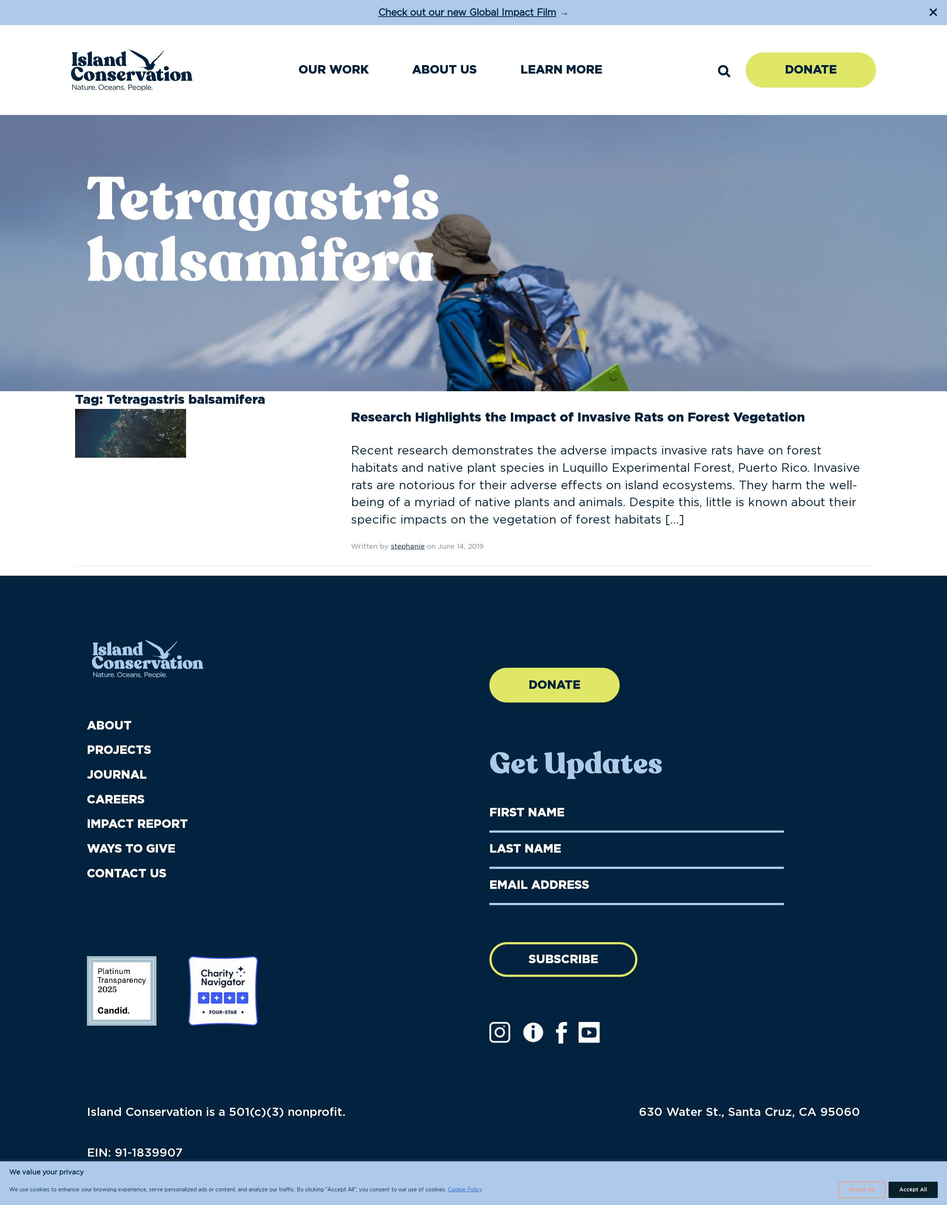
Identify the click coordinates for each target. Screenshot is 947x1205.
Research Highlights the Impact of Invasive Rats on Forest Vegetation (578, 417)
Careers (116, 800)
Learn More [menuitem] (561, 70)
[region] (473, 1183)
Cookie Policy (465, 1189)
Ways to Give (131, 849)
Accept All (913, 1189)
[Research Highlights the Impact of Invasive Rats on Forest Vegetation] (130, 433)
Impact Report (137, 824)
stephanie (408, 546)
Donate (811, 70)
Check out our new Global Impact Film (467, 12)
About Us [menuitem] (444, 70)
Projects (119, 750)
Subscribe (563, 959)
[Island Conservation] (131, 70)
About (109, 726)
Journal (117, 775)
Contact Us (126, 874)
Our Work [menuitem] (334, 70)
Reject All (862, 1189)
